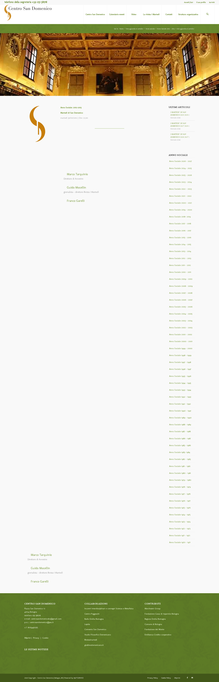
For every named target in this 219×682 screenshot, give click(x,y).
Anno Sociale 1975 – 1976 (179, 507)
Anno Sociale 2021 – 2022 (180, 196)
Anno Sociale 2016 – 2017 (180, 230)
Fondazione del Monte (154, 629)
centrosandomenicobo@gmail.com (46, 619)
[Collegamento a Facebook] (187, 677)
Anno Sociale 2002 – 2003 (180, 327)
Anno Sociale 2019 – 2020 (180, 210)
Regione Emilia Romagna (155, 619)
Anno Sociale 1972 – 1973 (179, 528)
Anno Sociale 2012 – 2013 (180, 258)
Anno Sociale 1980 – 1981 (180, 473)
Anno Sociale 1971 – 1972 (179, 535)
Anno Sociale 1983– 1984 (179, 452)
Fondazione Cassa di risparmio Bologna (162, 614)
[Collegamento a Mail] (192, 677)
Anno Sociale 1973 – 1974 (179, 521)
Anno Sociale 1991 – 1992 (180, 404)
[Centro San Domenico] (28, 14)
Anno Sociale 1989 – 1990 (180, 417)
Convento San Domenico (95, 629)
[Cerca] (207, 14)
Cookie (45, 638)
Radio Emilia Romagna (94, 619)
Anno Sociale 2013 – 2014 (180, 251)
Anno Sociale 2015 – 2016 (180, 237)
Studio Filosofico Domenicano (97, 634)
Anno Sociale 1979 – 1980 (180, 480)
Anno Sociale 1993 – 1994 (180, 390)
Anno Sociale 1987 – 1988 (180, 431)
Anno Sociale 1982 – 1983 (180, 459)
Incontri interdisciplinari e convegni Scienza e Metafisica (108, 608)
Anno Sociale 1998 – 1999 (180, 355)
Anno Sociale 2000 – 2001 (180, 341)
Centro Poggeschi (91, 614)
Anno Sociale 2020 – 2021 (180, 203)
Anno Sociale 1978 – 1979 (180, 487)
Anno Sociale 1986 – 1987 (180, 438)
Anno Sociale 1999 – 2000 (180, 348)
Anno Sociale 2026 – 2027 (180, 161)
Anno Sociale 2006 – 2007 (180, 300)
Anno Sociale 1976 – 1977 (179, 501)
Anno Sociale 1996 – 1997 (180, 369)
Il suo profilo (201, 2)
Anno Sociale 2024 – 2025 (180, 168)
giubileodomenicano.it (94, 645)
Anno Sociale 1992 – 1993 (180, 397)
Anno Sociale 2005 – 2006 (180, 306)
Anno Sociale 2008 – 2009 (181, 286)
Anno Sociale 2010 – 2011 (180, 272)
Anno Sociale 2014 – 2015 (180, 244)
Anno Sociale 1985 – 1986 (180, 445)
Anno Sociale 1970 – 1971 (179, 542)
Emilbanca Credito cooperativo (158, 634)
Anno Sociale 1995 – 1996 (180, 376)
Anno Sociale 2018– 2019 (180, 216)
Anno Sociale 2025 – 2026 (180, 175)
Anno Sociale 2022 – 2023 (180, 189)
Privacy (36, 638)
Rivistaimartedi (90, 640)
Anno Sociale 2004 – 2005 (180, 314)
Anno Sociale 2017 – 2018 (180, 223)
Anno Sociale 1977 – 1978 (179, 494)
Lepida (87, 624)
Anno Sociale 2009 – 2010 (180, 279)
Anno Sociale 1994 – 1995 (180, 383)
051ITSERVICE (79, 678)
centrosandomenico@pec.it (42, 622)
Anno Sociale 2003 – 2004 (180, 320)
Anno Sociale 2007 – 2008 (180, 293)
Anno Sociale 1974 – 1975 (179, 514)
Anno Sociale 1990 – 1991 (180, 411)
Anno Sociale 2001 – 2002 (180, 334)
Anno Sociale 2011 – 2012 (180, 265)
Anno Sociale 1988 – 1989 (180, 424)
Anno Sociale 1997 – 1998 (180, 362)
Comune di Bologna (153, 624)
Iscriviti (212, 2)
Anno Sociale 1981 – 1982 (179, 466)
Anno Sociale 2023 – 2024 (180, 182)
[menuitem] (188, 2)
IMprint (27, 638)
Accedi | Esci (188, 2)
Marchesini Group (152, 608)
